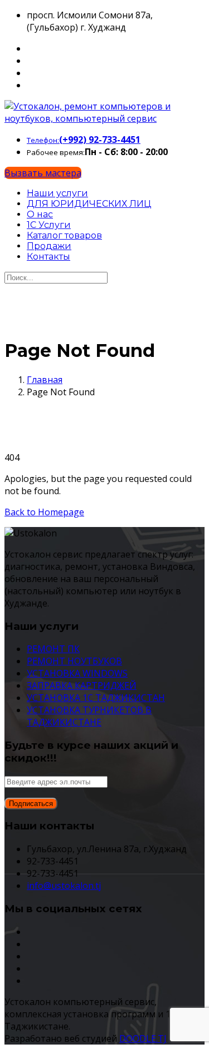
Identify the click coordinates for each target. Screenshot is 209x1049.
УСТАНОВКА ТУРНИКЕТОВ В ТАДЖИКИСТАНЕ (89, 716)
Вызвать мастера (42, 173)
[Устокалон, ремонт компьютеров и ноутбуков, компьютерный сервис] (104, 118)
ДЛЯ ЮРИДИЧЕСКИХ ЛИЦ (89, 203)
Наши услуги (57, 193)
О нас (40, 214)
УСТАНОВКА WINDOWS (77, 673)
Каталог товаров (64, 235)
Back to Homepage (44, 512)
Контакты (48, 256)
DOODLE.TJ (143, 1038)
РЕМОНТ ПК (53, 649)
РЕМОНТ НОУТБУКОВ (74, 661)
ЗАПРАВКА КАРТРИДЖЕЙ (82, 685)
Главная (44, 380)
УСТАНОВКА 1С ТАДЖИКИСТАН (96, 698)
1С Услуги (49, 225)
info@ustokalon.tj (64, 885)
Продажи (49, 246)
